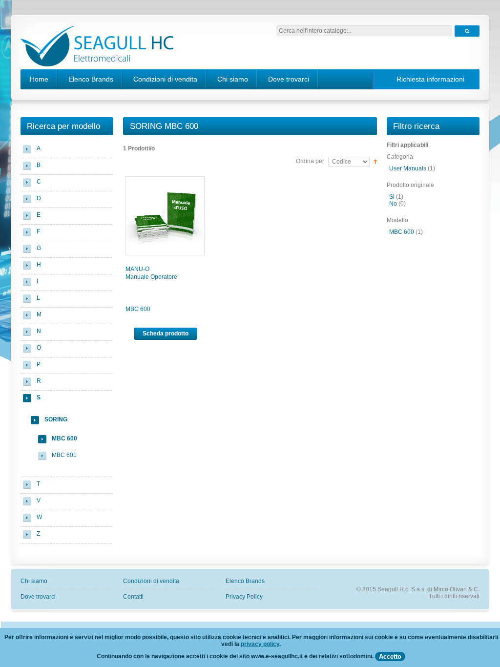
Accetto (390, 656)
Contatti (133, 596)
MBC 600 (137, 309)
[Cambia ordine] (375, 161)
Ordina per (310, 161)
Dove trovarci (288, 79)
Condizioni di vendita (165, 79)
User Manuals (407, 168)
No (393, 203)
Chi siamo (232, 79)
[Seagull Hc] (97, 47)
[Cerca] (467, 31)
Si (392, 196)
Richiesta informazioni (430, 79)
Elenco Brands (90, 79)
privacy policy (260, 644)
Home (39, 79)
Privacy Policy (244, 596)
